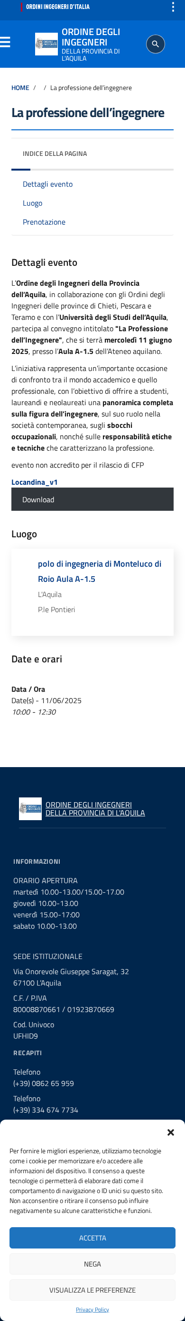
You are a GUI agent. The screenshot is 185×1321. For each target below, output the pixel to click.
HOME (20, 87)
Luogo (32, 202)
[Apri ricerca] (155, 44)
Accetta (92, 1237)
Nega (92, 1263)
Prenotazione (44, 221)
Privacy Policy (92, 1309)
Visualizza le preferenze (92, 1290)
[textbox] (34, 482)
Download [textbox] (38, 499)
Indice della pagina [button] (55, 153)
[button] (171, 1131)
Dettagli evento (48, 184)
